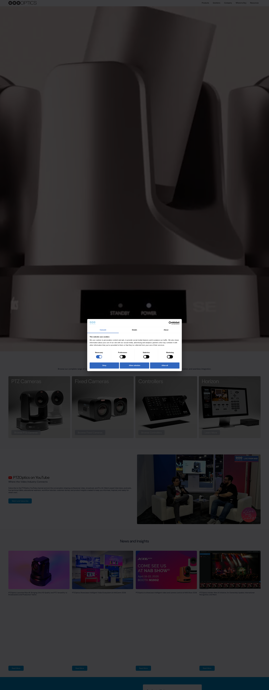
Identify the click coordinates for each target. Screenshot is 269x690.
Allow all (165, 365)
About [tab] (166, 330)
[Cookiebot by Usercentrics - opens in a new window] (170, 323)
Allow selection (134, 365)
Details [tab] (134, 330)
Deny (104, 365)
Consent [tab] (103, 330)
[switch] (123, 356)
